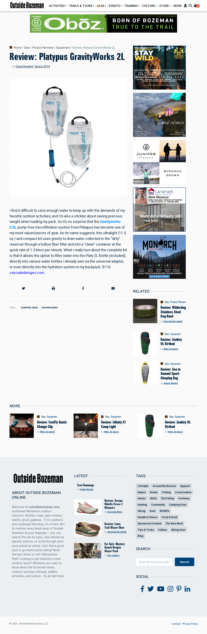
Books (154, 492)
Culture (162, 529)
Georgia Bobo (115, 512)
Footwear (184, 498)
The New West (174, 523)
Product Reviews (43, 47)
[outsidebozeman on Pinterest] (178, 589)
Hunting (142, 504)
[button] (24, 288)
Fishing (166, 492)
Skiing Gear (178, 529)
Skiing (141, 510)
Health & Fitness (147, 517)
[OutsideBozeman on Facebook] (142, 589)
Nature (142, 492)
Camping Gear (29, 307)
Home (17, 47)
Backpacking (50, 307)
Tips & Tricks (146, 529)
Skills (153, 498)
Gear (27, 47)
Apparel (185, 486)
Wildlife (164, 510)
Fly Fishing (167, 498)
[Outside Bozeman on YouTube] (160, 589)
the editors (113, 555)
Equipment (63, 47)
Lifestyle (143, 486)
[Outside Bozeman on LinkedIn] (187, 589)
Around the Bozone (164, 486)
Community (158, 504)
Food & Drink (169, 517)
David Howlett (24, 66)
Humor (142, 498)
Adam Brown (86, 489)
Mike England (171, 349)
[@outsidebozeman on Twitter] (150, 589)
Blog (140, 535)
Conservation (183, 492)
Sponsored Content (149, 523)
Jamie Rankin (171, 383)
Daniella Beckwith (173, 321)
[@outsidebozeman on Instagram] (170, 589)
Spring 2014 (42, 66)
